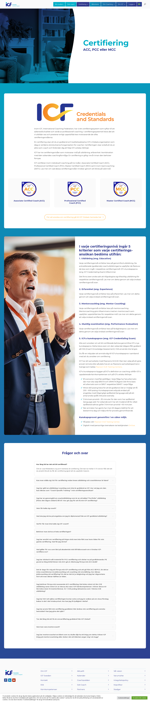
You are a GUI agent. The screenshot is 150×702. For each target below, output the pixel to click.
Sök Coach (81, 685)
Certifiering (82, 4)
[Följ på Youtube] (14, 680)
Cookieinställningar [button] (123, 698)
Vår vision (118, 671)
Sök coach (71, 4)
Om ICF (120, 4)
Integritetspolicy (121, 680)
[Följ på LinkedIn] (9, 680)
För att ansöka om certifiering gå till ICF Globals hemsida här (74, 217)
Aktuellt (80, 671)
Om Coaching (108, 4)
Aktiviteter (95, 4)
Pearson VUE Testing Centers (109, 367)
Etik (42, 685)
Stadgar (117, 689)
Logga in (132, 4)
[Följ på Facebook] (5, 680)
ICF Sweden (46, 676)
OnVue (132, 425)
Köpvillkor (118, 685)
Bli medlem (59, 4)
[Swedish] (139, 4)
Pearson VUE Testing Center (107, 422)
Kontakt (44, 680)
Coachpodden (83, 680)
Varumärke (119, 676)
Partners (81, 689)
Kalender (81, 676)
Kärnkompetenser (49, 689)
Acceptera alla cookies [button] (139, 698)
